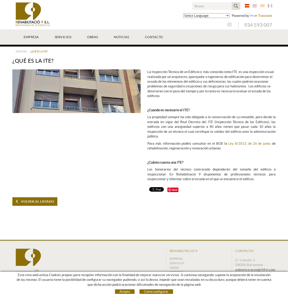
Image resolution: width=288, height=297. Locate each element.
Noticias (21, 51)
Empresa (176, 258)
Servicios (177, 263)
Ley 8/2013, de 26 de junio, (249, 143)
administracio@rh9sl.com (255, 270)
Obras (174, 267)
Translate (265, 16)
